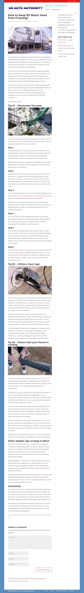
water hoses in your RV (41, 378)
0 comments (35, 21)
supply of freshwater (20, 255)
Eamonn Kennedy (12, 21)
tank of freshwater (25, 151)
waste (28, 236)
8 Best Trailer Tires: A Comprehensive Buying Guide (66, 48)
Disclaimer (71, 591)
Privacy (74, 1)
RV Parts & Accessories (60, 5)
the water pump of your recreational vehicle (32, 196)
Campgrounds (56, 9)
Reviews (47, 9)
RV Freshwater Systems (27, 21)
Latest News (48, 5)
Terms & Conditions (61, 591)
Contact (69, 1)
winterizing (43, 468)
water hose (20, 141)
